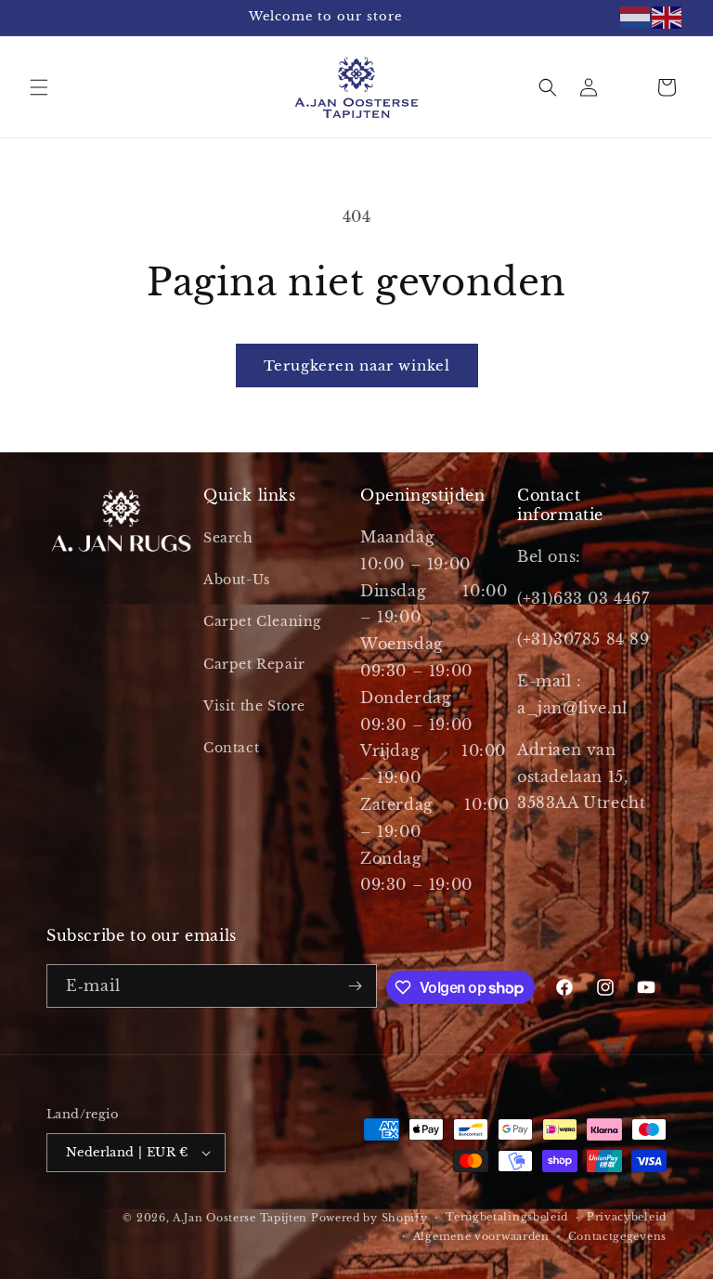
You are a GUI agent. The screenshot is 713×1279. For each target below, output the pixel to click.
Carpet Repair (254, 664)
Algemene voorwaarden (481, 1236)
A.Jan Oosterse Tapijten (240, 1217)
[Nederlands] (636, 18)
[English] (667, 18)
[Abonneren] (355, 986)
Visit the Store (254, 706)
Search (228, 537)
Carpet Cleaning (262, 621)
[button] (39, 87)
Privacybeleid (627, 1216)
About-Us (236, 579)
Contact (231, 747)
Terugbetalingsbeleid (507, 1216)
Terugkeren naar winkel (357, 365)
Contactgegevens (618, 1236)
